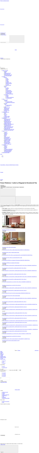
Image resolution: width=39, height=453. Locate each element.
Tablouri (7, 95)
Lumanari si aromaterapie (10, 97)
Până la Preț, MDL (12, 370)
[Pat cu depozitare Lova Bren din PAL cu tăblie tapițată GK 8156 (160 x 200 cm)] (20, 287)
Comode (7, 81)
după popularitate (3, 186)
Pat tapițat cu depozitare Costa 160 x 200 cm (9, 229)
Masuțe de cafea (8, 85)
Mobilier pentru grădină (5, 152)
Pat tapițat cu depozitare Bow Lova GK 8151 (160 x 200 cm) (11, 285)
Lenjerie (7, 87)
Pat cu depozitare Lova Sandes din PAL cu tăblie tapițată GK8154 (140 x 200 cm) (14, 322)
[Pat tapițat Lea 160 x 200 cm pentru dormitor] (20, 238)
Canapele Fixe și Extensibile (10, 102)
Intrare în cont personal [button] (5, 401)
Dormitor (3, 76)
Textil (3, 396)
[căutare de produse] (16, 39)
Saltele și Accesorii (5, 70)
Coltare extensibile (9, 105)
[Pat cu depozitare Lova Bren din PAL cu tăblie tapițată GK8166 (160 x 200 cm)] (20, 298)
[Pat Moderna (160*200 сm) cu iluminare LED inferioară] (20, 260)
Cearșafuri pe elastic (9, 91)
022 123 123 (2, 24)
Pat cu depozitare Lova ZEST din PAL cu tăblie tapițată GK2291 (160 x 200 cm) (14, 318)
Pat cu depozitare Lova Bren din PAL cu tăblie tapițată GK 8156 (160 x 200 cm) (14, 290)
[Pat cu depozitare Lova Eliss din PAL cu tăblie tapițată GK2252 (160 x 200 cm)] (20, 270)
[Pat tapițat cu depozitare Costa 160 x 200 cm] (20, 222)
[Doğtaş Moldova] (5, 379)
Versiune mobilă (17, 389)
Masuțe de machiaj (9, 83)
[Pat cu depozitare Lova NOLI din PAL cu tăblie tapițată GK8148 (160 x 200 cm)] (20, 304)
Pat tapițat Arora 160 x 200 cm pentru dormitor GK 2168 (10, 340)
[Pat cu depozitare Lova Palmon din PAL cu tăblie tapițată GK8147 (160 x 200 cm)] (20, 309)
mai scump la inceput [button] (16, 187)
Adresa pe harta (2, 444)
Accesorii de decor (9, 98)
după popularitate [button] (3, 187)
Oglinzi (7, 96)
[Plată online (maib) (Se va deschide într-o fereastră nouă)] (3, 382)
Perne (7, 89)
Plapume (7, 88)
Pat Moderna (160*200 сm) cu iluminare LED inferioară (10, 262)
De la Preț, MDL (2, 370)
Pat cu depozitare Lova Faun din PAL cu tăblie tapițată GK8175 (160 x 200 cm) (14, 279)
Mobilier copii (4, 395)
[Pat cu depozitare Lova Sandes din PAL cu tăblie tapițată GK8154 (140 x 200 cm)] (20, 320)
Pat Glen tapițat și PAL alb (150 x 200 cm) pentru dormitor (11, 295)
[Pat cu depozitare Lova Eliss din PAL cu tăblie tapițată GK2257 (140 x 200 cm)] (20, 265)
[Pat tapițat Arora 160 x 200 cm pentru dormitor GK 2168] (20, 338)
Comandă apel (3, 435)
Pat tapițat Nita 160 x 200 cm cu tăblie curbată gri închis (10, 252)
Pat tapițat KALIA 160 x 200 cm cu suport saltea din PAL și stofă (12, 257)
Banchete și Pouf (8, 82)
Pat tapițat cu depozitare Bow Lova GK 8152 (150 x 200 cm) (11, 336)
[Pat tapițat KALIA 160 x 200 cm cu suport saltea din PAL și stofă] (20, 255)
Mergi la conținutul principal (4, 0)
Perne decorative (8, 90)
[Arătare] (7, 192)
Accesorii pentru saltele (9, 93)
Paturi (7, 78)
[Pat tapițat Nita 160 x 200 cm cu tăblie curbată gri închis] (20, 249)
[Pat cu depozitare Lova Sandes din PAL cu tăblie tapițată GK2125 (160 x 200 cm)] (20, 329)
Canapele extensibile (9, 101)
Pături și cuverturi (8, 92)
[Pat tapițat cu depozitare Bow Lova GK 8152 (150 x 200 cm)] (20, 333)
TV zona (7, 84)
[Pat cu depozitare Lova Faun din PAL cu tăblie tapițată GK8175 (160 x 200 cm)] (20, 276)
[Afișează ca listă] (23, 200)
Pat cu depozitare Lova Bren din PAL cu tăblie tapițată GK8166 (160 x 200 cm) (14, 301)
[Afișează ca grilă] (7, 200)
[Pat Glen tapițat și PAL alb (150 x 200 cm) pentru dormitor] (20, 293)
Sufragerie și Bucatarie (5, 394)
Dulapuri (7, 79)
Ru (2, 156)
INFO (1, 154)
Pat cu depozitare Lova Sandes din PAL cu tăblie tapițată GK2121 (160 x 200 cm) (14, 326)
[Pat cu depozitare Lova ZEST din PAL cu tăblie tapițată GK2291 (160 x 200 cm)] (20, 315)
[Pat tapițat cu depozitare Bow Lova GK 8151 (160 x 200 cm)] (20, 281)
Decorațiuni (4, 144)
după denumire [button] (22, 187)
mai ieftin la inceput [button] (9, 187)
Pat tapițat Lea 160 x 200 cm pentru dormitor (9, 247)
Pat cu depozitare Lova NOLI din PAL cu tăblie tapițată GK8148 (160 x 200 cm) (14, 306)
